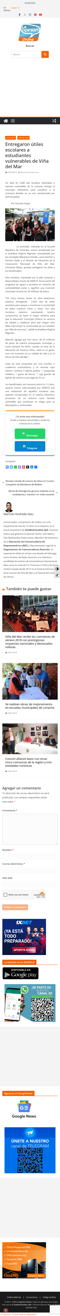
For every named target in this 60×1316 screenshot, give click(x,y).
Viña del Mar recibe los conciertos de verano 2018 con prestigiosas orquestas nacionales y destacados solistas (30, 642)
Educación (10, 138)
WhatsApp (32, 435)
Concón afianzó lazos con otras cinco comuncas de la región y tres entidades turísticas (28, 762)
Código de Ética (49, 1297)
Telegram (32, 448)
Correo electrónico (13, 863)
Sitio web (7, 878)
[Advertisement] (30, 89)
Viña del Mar (23, 138)
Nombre (8, 850)
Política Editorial (14, 1297)
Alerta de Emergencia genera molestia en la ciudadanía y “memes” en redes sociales (31, 492)
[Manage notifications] (5, 1310)
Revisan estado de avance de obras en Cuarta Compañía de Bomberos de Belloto (30, 482)
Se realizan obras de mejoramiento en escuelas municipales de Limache (29, 706)
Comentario (9, 810)
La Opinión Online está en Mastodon (18, 1314)
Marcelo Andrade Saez (29, 172)
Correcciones (31, 1297)
